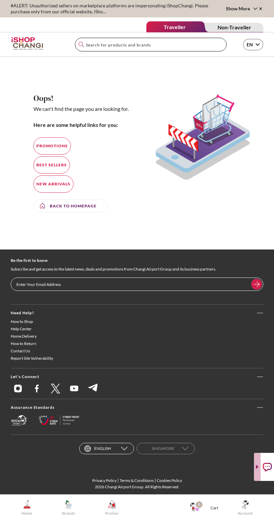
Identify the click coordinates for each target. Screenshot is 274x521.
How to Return (23, 343)
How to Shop (22, 321)
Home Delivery (24, 336)
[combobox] (151, 44)
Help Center (21, 328)
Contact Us (20, 350)
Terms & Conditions (137, 480)
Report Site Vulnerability (32, 358)
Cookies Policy (169, 480)
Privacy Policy (104, 480)
